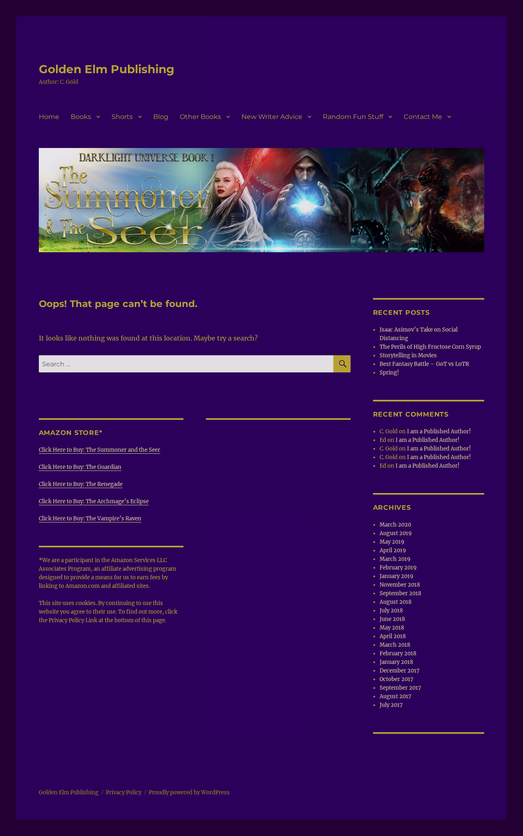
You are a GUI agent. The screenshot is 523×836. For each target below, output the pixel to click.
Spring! (389, 372)
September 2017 (400, 687)
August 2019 (396, 533)
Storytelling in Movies (408, 355)
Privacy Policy (123, 792)
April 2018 (393, 636)
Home (49, 117)
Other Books (200, 117)
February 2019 (398, 567)
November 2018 (400, 584)
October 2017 (396, 679)
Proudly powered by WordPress (189, 792)
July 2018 (391, 610)
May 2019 (392, 541)
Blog (160, 117)
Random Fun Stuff (353, 117)
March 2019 (395, 559)
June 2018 (392, 619)
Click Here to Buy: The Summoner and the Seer (99, 449)
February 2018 (398, 653)
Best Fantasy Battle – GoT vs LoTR (424, 364)
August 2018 (395, 601)
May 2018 (392, 627)
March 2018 (395, 644)
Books (81, 117)
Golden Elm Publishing (106, 69)
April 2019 (393, 550)
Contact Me (423, 117)
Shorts (122, 117)
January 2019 (396, 576)
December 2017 (400, 670)
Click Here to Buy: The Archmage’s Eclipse (94, 501)
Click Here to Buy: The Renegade (81, 484)
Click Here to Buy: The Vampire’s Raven (90, 518)
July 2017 (391, 705)
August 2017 (395, 696)
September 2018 (400, 593)
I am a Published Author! (439, 431)
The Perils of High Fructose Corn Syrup (430, 346)
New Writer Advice (271, 117)
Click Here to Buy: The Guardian (80, 467)
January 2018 (396, 662)
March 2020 (395, 524)
